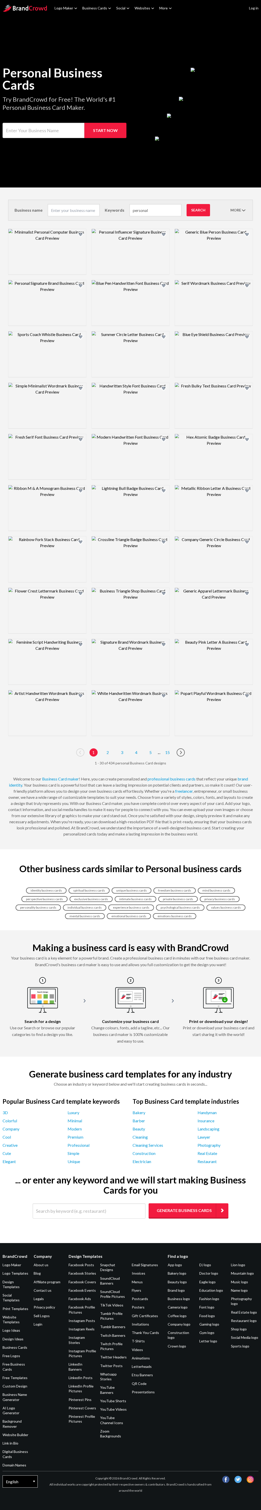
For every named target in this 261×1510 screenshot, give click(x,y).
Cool (7, 1137)
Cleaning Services (148, 1145)
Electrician (142, 1161)
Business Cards (94, 8)
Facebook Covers (82, 1282)
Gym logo (206, 1332)
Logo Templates (15, 1273)
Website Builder (15, 1435)
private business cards (178, 899)
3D (5, 1112)
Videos (137, 1349)
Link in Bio (10, 1443)
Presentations (143, 1392)
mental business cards (85, 916)
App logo (175, 1265)
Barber (139, 1120)
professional (158, 778)
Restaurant (207, 1161)
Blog (37, 1273)
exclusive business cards (91, 899)
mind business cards (216, 890)
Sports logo (240, 1346)
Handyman (207, 1112)
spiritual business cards (89, 890)
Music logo (239, 1282)
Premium (75, 1137)
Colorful (10, 1120)
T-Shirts (138, 1341)
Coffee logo (177, 1316)
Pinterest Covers (82, 1408)
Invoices (138, 1273)
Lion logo (238, 1265)
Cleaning (140, 1137)
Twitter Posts (111, 1366)
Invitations (140, 1324)
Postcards (140, 1299)
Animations (141, 1358)
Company (11, 1128)
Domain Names (14, 1465)
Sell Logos (42, 1316)
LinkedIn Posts (81, 1378)
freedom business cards (174, 890)
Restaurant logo (244, 1320)
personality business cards (38, 907)
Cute (7, 1153)
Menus (137, 1282)
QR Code (139, 1383)
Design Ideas (13, 1339)
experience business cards (131, 907)
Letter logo (208, 1341)
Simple (73, 1153)
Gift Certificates (145, 1316)
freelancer (184, 791)
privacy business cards (219, 899)
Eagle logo (207, 1282)
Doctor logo (208, 1273)
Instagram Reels (82, 1329)
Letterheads (142, 1366)
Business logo (179, 1299)
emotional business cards (128, 916)
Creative (10, 1145)
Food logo (207, 1316)
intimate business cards (135, 899)
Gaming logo (209, 1324)
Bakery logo (177, 1273)
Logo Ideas (11, 1330)
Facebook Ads (80, 1299)
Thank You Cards (145, 1332)
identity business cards (46, 890)
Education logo (211, 1290)
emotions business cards (175, 916)
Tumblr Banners (112, 1327)
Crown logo (177, 1346)
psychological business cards (180, 907)
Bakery (139, 1112)
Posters (138, 1307)
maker (73, 778)
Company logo (179, 1324)
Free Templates (15, 1378)
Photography (209, 1145)
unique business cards (131, 890)
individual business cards (85, 907)
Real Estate (207, 1153)
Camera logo (178, 1307)
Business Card (54, 778)
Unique (74, 1161)
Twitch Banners (112, 1335)
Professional (78, 1145)
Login (38, 1324)
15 (167, 752)
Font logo (206, 1307)
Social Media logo (244, 1337)
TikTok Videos (111, 1305)
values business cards (226, 907)
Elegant (9, 1161)
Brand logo (176, 1290)
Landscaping (208, 1128)
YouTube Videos (113, 1409)
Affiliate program (47, 1282)
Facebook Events (82, 1290)
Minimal (75, 1120)
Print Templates (15, 1308)
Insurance (206, 1120)
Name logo (239, 1290)
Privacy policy (44, 1307)
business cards (182, 778)
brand (243, 778)
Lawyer (204, 1137)
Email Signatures (145, 1265)
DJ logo (205, 1265)
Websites (142, 8)
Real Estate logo (244, 1312)
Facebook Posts (81, 1265)
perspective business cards (44, 899)
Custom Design (15, 1386)
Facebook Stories (82, 1273)
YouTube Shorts (113, 1401)
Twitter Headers (113, 1357)
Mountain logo (242, 1273)
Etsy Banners (142, 1375)
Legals (39, 1299)
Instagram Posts (82, 1320)
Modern (75, 1128)
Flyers (136, 1290)
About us (41, 1265)
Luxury (73, 1112)
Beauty (139, 1128)
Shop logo (239, 1329)
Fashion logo (209, 1299)
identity (15, 785)
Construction (144, 1153)
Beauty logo (177, 1282)
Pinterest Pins (80, 1399)
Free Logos (11, 1356)
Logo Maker (64, 8)
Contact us (42, 1290)
